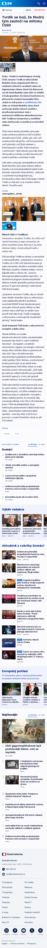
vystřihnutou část (33, 102)
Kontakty (29, 922)
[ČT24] (7, 3)
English (4, 943)
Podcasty (6, 902)
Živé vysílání (7, 887)
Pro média (29, 882)
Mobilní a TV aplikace (11, 917)
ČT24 (17, 434)
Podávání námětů (32, 912)
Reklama (28, 887)
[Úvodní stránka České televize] (12, 854)
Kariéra (28, 907)
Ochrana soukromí (17, 943)
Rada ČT (28, 902)
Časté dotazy (30, 917)
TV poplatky (7, 892)
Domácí (7, 434)
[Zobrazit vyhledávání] (38, 3)
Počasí (5, 907)
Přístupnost (31, 943)
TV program (7, 882)
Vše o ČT (5, 922)
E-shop (5, 912)
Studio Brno (30, 892)
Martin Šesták (6, 30)
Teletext (5, 897)
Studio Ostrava (31, 897)
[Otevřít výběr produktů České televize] (44, 3)
